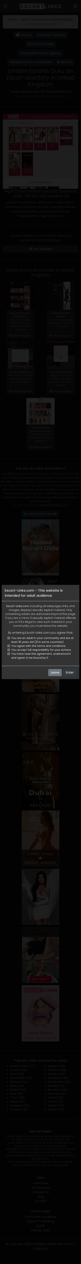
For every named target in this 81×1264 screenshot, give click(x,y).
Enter (70, 672)
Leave (55, 672)
